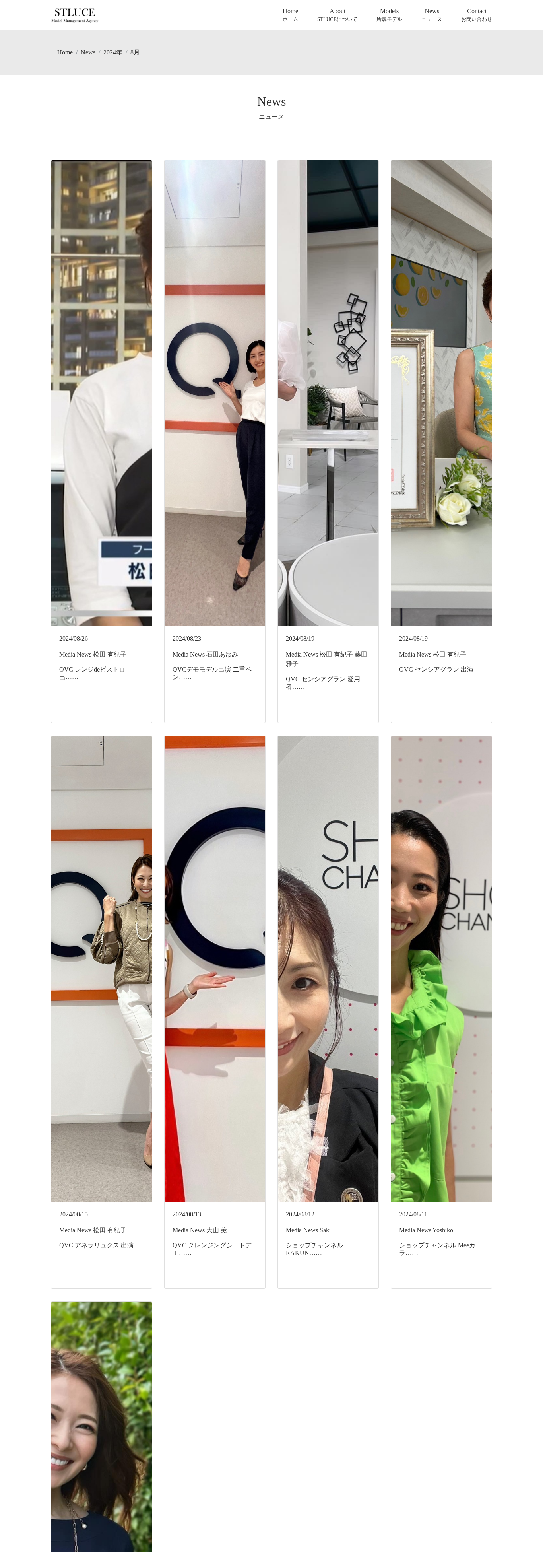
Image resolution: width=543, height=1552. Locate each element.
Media (67, 654)
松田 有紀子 (109, 654)
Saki (325, 1230)
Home (290, 15)
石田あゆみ (222, 654)
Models (389, 15)
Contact (476, 15)
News (431, 15)
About (337, 15)
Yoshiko (442, 1230)
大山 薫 (216, 1230)
